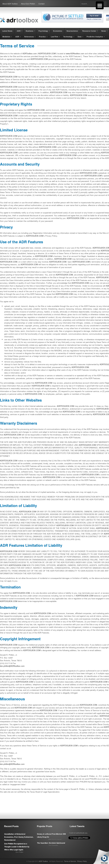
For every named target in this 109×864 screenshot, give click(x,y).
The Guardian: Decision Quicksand (51, 843)
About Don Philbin (28, 3)
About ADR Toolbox (10, 3)
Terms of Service (70, 861)
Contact (41, 3)
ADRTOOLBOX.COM (47, 53)
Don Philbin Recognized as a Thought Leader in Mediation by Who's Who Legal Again (16, 846)
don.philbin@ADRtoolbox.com (12, 666)
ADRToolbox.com (29, 53)
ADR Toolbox (43, 861)
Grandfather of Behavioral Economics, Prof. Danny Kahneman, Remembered (18, 837)
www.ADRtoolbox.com (75, 53)
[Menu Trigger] (100, 5)
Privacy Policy (82, 861)
